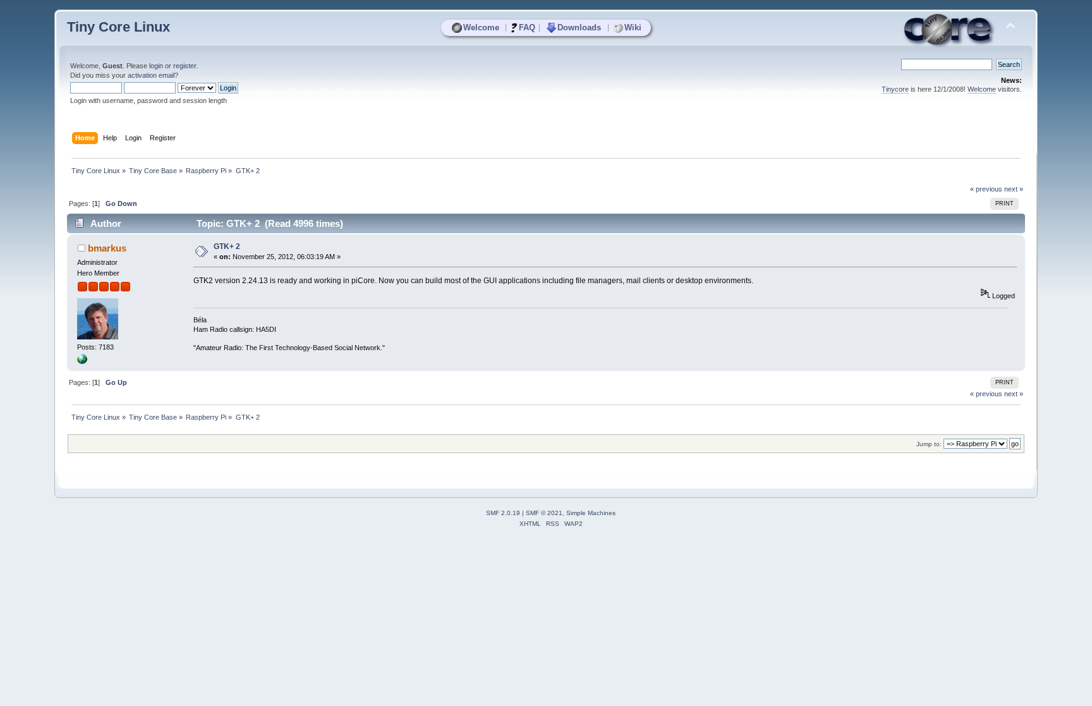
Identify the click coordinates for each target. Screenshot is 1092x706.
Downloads (579, 27)
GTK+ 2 (227, 246)
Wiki (632, 27)
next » (1013, 189)
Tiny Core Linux (118, 27)
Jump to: (929, 444)
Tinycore (895, 89)
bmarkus (107, 248)
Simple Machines (591, 512)
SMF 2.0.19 (503, 512)
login (156, 66)
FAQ (527, 27)
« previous (986, 189)
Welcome (481, 27)
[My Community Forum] (82, 361)
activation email (151, 75)
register (184, 66)
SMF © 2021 (544, 512)
